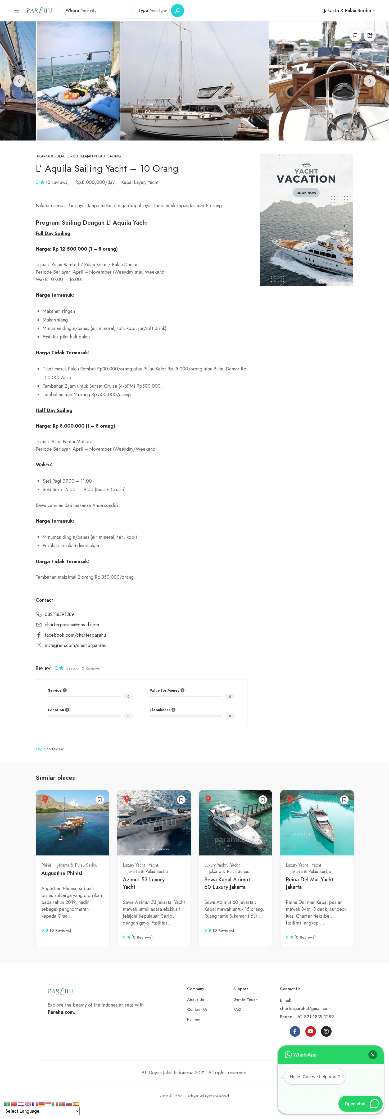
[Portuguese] (62, 1103)
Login (41, 749)
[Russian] (69, 1103)
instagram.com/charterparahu (75, 645)
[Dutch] (21, 1103)
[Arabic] (7, 1103)
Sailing (114, 156)
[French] (34, 1103)
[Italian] (55, 1103)
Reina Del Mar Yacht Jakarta (309, 883)
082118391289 (59, 614)
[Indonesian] (48, 1103)
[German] (41, 1103)
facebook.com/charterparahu (75, 635)
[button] (372, 1054)
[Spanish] (76, 1103)
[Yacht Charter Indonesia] (39, 10)
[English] (28, 1103)
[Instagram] (326, 1031)
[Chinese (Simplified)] (14, 1103)
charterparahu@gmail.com (72, 625)
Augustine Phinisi (61, 873)
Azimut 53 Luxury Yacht (144, 883)
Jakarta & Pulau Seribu (57, 156)
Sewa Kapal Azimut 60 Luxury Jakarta (227, 883)
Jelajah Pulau (92, 156)
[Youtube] (310, 1031)
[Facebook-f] (295, 1031)
